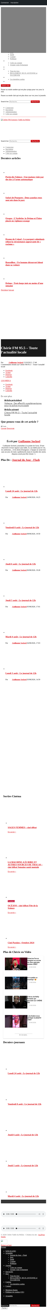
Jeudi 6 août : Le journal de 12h (20, 564)
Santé (12, 55)
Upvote (3, 428)
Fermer (3, 1247)
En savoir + (12, 832)
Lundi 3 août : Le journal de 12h (20, 673)
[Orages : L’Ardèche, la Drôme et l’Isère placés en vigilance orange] (25, 209)
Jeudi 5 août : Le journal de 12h (20, 600)
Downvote (10, 428)
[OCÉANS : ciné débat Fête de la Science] (26, 886)
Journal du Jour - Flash (26, 459)
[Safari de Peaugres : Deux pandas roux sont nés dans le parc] (25, 188)
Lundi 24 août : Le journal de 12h (21, 491)
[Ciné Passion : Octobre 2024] (26, 927)
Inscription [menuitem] (14, 3)
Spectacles (9, 67)
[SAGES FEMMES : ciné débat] (26, 812)
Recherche (35, 102)
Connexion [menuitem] (5, 3)
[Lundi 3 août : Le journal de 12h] (25, 658)
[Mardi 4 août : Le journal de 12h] (25, 621)
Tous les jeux (15, 71)
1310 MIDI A (6, 381)
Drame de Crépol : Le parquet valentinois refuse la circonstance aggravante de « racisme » (24, 241)
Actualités (9, 1253)
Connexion (9, 108)
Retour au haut (6, 1245)
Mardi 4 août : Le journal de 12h (21, 637)
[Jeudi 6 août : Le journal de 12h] (25, 549)
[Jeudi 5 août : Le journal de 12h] (25, 585)
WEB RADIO (10, 1251)
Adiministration (11, 112)
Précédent (4, 290)
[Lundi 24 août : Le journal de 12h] (25, 476)
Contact (8, 81)
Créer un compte (16, 63)
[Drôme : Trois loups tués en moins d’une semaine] (25, 274)
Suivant (11, 290)
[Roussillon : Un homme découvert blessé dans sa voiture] (25, 253)
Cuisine (13, 57)
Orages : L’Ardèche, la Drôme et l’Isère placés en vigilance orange (23, 219)
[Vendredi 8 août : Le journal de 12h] (25, 512)
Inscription (9, 110)
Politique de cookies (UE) (14, 1292)
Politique (13, 59)
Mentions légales (11, 1290)
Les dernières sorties (17, 79)
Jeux (7, 69)
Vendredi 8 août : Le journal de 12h (22, 527)
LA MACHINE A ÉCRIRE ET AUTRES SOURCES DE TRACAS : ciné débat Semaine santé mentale (25, 864)
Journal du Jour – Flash (18, 1255)
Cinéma (8, 77)
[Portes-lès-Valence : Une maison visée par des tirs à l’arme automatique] (25, 168)
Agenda (8, 61)
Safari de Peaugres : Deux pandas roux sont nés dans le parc (23, 198)
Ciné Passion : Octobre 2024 (21, 942)
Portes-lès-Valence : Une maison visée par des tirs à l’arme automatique (24, 178)
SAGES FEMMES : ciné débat (22, 827)
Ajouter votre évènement (19, 65)
